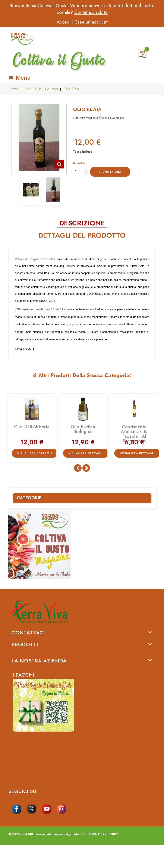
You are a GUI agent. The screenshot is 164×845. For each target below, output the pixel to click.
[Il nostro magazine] (82, 545)
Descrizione (82, 223)
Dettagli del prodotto (82, 235)
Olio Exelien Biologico (83, 429)
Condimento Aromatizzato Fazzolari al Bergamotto (134, 434)
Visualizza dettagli (34, 453)
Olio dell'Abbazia (32, 427)
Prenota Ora (110, 172)
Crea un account (91, 22)
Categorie (29, 498)
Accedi (64, 22)
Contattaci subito (91, 12)
